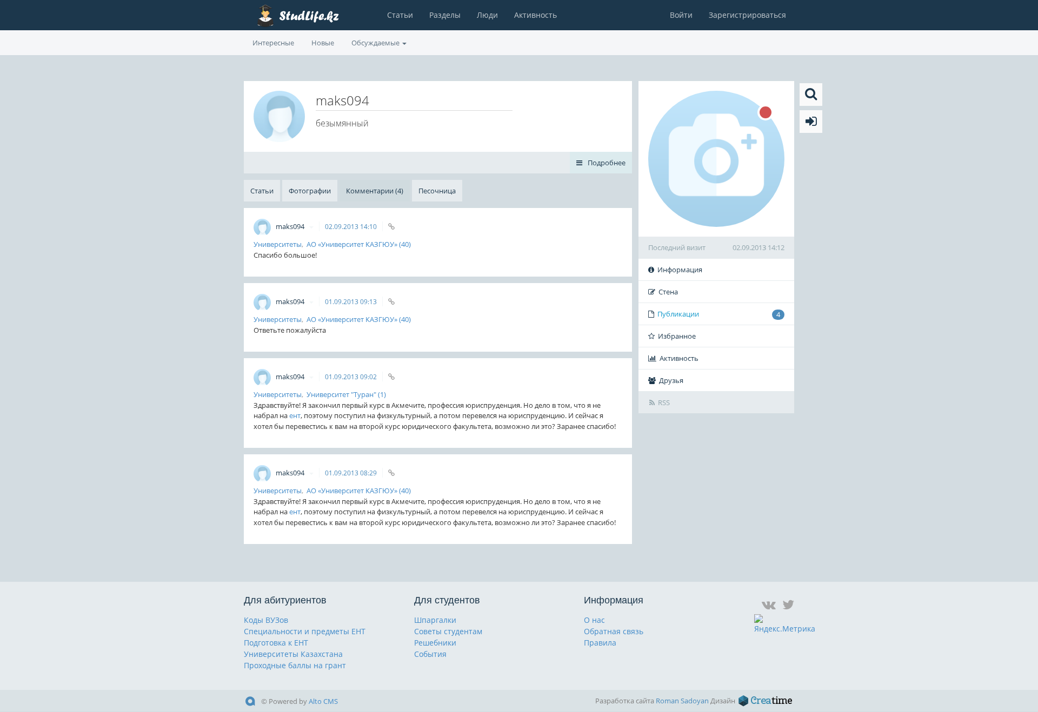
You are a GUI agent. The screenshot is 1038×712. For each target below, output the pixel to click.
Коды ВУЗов (266, 620)
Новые (322, 43)
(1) (382, 394)
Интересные (273, 43)
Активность (535, 15)
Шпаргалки (435, 620)
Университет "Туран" (341, 394)
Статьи (400, 15)
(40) (405, 244)
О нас (594, 620)
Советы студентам (448, 631)
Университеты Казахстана (293, 654)
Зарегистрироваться (747, 15)
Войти (681, 15)
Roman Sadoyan (682, 701)
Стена (668, 292)
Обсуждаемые (376, 43)
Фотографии (310, 191)
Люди (487, 15)
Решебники (435, 642)
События (430, 654)
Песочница (437, 191)
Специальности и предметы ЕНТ (304, 631)
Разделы (445, 15)
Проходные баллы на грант (295, 665)
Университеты (278, 244)
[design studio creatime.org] (765, 700)
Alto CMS (323, 701)
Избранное (677, 336)
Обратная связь (613, 631)
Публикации (718, 314)
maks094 (291, 226)
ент (295, 415)
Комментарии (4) (374, 191)
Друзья (671, 380)
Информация (679, 269)
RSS (664, 402)
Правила (600, 642)
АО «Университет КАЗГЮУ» (352, 244)
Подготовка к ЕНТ (276, 642)
